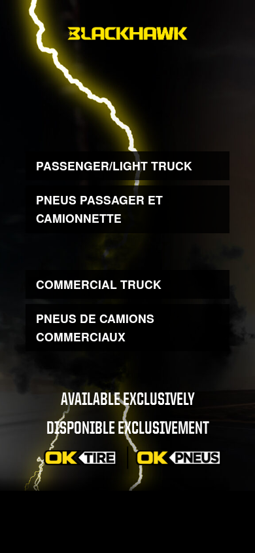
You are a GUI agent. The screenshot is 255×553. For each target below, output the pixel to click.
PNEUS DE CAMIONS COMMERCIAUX (95, 327)
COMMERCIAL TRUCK (99, 284)
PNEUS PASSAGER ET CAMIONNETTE (99, 208)
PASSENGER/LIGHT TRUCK (114, 165)
